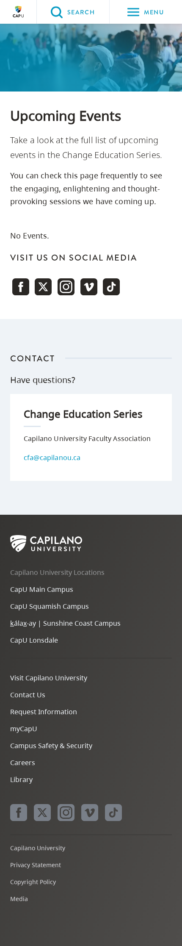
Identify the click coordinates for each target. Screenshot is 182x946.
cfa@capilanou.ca (52, 457)
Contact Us (27, 694)
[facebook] (18, 812)
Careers (22, 762)
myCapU (23, 728)
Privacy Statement (35, 865)
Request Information (43, 711)
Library (21, 779)
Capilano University (18, 11)
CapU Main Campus (41, 589)
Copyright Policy (33, 882)
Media (19, 899)
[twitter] (42, 812)
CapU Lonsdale (34, 640)
